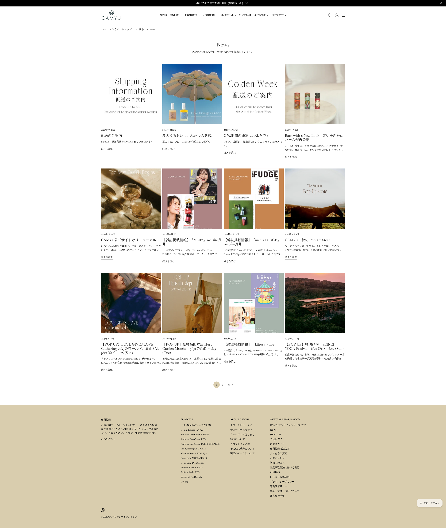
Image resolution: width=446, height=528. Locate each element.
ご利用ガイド (277, 439)
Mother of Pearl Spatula (191, 476)
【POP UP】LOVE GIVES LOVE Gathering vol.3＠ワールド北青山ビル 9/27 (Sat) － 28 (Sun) (132, 348)
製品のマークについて (242, 453)
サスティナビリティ (241, 429)
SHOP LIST (275, 434)
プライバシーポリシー (282, 481)
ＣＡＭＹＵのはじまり (242, 434)
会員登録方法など (280, 448)
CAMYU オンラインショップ (122, 516)
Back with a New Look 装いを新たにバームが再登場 (314, 137)
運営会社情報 (277, 495)
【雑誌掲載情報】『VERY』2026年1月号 (191, 242)
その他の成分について (242, 448)
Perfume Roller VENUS (192, 467)
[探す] (329, 15)
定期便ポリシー (278, 486)
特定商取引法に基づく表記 (284, 467)
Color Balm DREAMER (192, 462)
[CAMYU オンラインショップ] (111, 15)
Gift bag (184, 481)
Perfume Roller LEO (190, 472)
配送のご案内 (111, 135)
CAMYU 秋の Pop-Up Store (307, 240)
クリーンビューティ (241, 425)
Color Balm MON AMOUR (194, 458)
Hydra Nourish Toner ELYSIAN (196, 425)
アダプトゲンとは (240, 443)
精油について (237, 439)
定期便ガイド (277, 443)
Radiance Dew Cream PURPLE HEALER (200, 443)
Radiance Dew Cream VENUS (195, 434)
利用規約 (275, 472)
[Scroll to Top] (439, 521)
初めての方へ (277, 462)
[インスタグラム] (103, 510)
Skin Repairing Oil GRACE (193, 448)
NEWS (273, 429)
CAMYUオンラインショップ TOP (288, 425)
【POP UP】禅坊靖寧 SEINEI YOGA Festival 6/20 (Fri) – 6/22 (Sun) (314, 346)
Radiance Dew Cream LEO (193, 439)
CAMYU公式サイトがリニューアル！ (130, 240)
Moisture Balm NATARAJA (194, 453)
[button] (343, 15)
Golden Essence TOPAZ (192, 429)
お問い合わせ (277, 458)
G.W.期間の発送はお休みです (246, 135)
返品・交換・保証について (284, 491)
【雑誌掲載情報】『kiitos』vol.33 (249, 344)
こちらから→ (108, 438)
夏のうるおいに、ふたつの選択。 (188, 135)
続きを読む (107, 148)
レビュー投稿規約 (280, 476)
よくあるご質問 (278, 453)
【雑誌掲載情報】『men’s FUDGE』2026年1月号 (252, 242)
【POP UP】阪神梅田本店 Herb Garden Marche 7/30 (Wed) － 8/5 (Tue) (189, 348)
